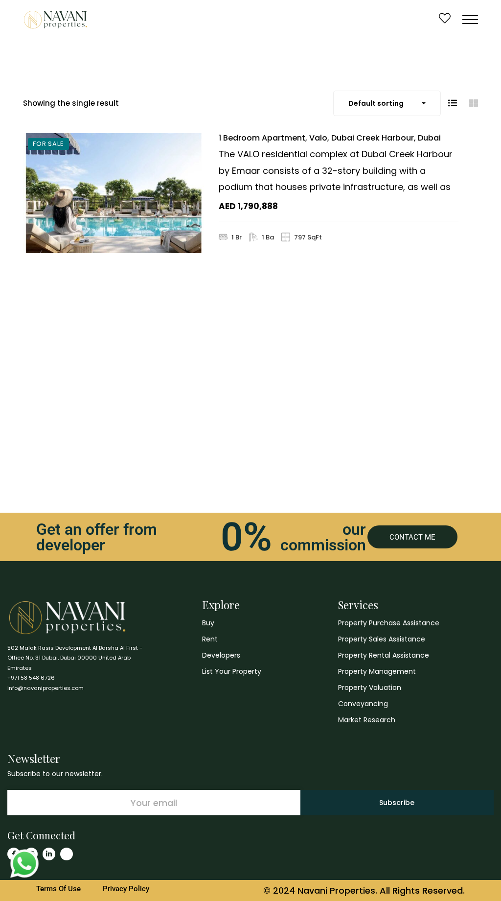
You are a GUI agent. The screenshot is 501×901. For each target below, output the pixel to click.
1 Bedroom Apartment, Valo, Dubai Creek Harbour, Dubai (330, 137)
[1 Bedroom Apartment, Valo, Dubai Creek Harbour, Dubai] (113, 193)
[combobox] (387, 103)
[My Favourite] (445, 19)
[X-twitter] (66, 854)
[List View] (452, 103)
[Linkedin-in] (49, 854)
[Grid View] (473, 103)
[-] (55, 19)
